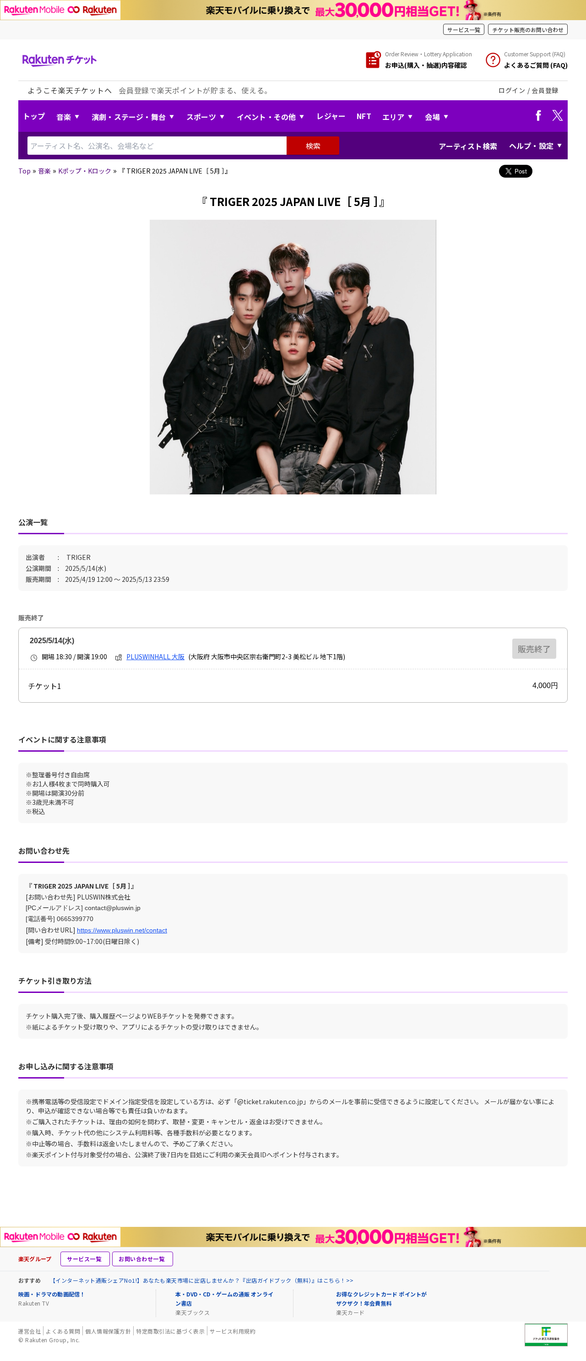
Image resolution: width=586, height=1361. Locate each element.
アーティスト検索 (468, 146)
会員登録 (545, 90)
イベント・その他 (266, 116)
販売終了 (534, 649)
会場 (432, 116)
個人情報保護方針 (108, 1331)
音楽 (63, 116)
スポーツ (201, 116)
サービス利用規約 (232, 1331)
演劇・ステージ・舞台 (129, 116)
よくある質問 (63, 1331)
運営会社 (29, 1331)
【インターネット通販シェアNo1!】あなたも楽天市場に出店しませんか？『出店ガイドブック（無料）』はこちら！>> (202, 1280)
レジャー (331, 115)
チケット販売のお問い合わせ (528, 29)
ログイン (512, 90)
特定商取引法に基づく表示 (170, 1331)
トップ (34, 115)
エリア (393, 116)
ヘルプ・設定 (531, 145)
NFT (364, 115)
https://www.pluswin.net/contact (122, 930)
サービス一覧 (463, 29)
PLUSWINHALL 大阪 (155, 656)
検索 (313, 145)
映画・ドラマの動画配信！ (51, 1294)
